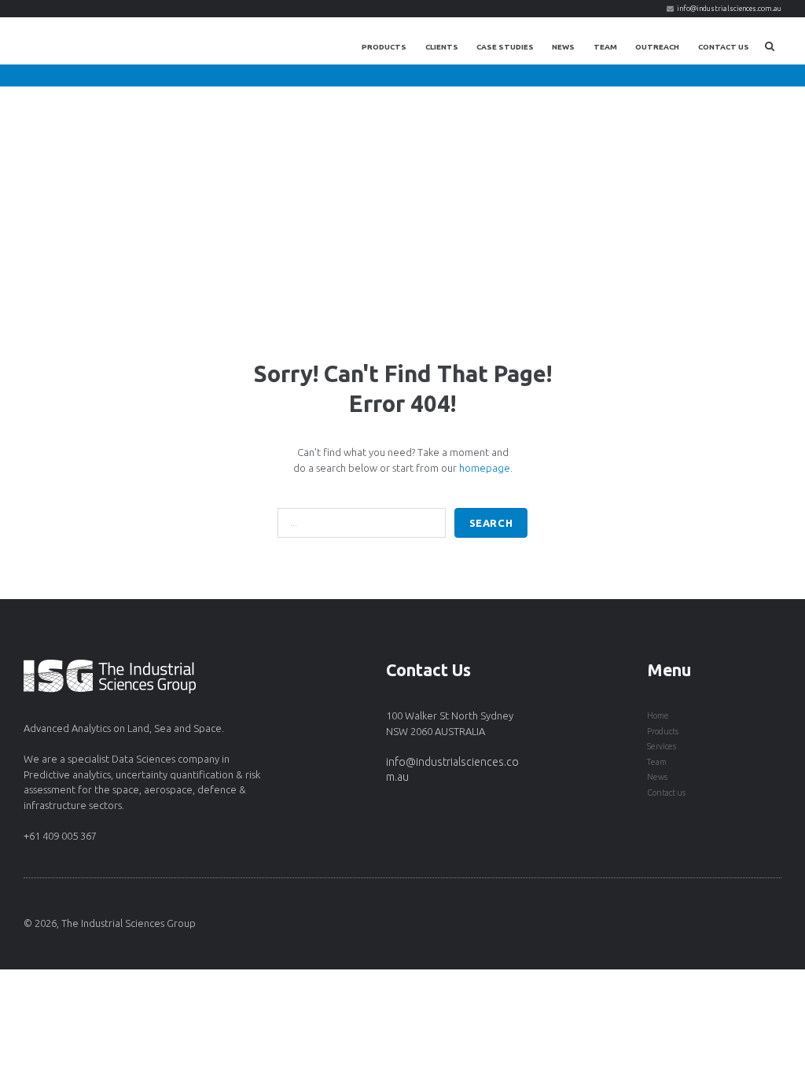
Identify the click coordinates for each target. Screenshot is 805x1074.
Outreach (657, 46)
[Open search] (769, 46)
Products (384, 46)
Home (658, 715)
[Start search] (490, 523)
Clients (441, 46)
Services (661, 746)
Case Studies (505, 46)
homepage (484, 467)
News (563, 46)
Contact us (666, 792)
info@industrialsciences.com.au (729, 9)
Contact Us (723, 46)
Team (605, 46)
